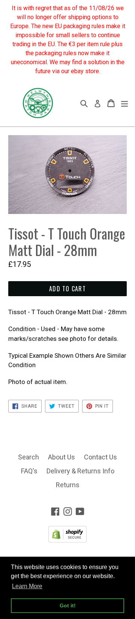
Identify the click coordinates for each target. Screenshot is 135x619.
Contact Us (100, 457)
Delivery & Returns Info (80, 471)
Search (28, 457)
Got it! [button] (68, 605)
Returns (68, 485)
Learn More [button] (27, 586)
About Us (61, 457)
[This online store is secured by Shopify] (67, 540)
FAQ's (29, 471)
